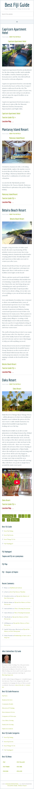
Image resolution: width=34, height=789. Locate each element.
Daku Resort (9, 380)
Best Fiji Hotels (14, 37)
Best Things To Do (9, 539)
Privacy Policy (22, 785)
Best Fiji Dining (8, 531)
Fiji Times (6, 766)
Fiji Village (21, 762)
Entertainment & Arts (8, 712)
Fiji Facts (4, 696)
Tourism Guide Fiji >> (9, 117)
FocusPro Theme (12, 785)
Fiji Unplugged (8, 543)
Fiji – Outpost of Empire (10, 572)
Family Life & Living (8, 724)
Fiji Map (4, 564)
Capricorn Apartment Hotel (14, 31)
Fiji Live (19, 771)
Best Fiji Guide (17, 5)
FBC (4, 762)
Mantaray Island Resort (15, 129)
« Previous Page (7, 516)
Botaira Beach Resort (14, 210)
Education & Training (8, 708)
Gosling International (12, 784)
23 (8, 520)
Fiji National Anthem (16, 588)
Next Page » (15, 520)
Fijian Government (7, 728)
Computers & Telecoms (9, 716)
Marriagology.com (7, 675)
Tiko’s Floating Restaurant (22, 608)
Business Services (7, 700)
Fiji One (19, 766)
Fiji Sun (5, 771)
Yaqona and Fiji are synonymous (12, 556)
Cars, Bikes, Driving (8, 720)
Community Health (7, 704)
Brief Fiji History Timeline (17, 592)
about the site (19, 685)
